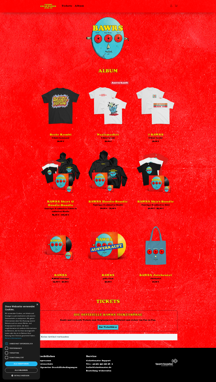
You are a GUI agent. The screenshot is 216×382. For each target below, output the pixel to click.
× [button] (37, 305)
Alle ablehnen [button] (21, 370)
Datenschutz (46, 364)
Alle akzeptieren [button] (21, 364)
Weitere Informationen (13, 338)
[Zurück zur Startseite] (48, 6)
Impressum (45, 361)
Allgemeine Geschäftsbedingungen (58, 367)
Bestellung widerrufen (98, 371)
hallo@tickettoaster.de (98, 367)
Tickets (67, 6)
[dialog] (21, 340)
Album (79, 6)
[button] (21, 375)
